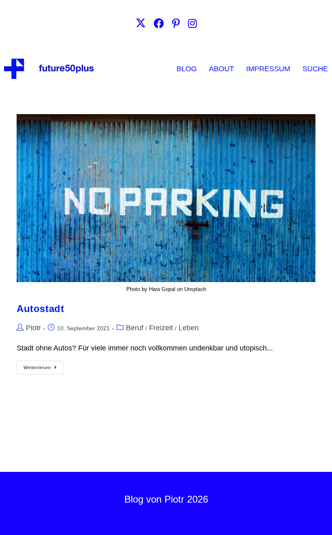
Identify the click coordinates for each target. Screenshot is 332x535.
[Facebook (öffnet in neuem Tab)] (159, 23)
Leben (189, 328)
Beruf (134, 328)
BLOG (187, 69)
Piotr (33, 328)
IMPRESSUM (268, 69)
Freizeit (161, 328)
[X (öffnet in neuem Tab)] (141, 23)
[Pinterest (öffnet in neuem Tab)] (176, 23)
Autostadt (40, 308)
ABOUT (221, 69)
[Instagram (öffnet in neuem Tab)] (192, 23)
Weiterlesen (43, 365)
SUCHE (315, 69)
